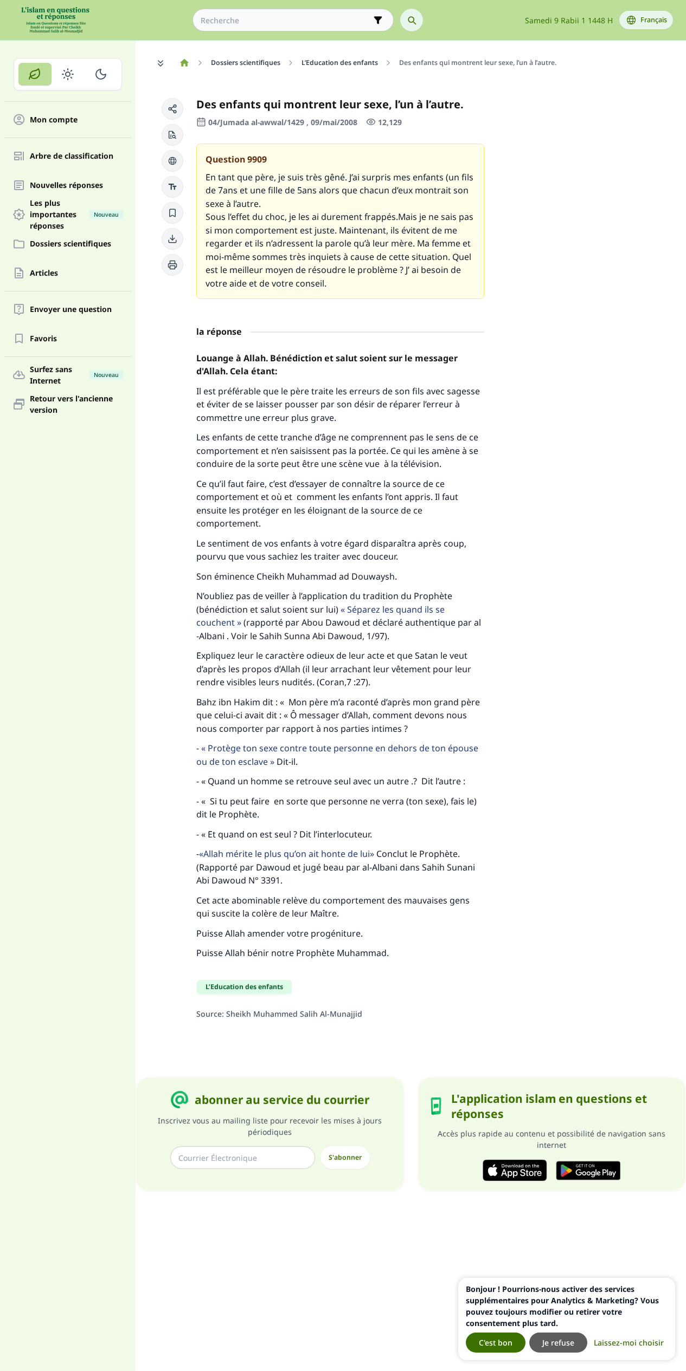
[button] (172, 109)
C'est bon (495, 1342)
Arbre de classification (71, 156)
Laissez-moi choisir (629, 1342)
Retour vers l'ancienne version (71, 404)
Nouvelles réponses (66, 185)
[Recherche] (411, 20)
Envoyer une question (71, 309)
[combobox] (285, 20)
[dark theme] (100, 74)
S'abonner (345, 1157)
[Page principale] (184, 62)
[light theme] (68, 74)
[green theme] (35, 74)
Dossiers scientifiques (70, 244)
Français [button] (653, 19)
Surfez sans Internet (74, 375)
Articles (44, 273)
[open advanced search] (378, 20)
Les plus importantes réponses (74, 214)
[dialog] (566, 1319)
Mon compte (54, 120)
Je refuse (558, 1342)
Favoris (43, 339)
